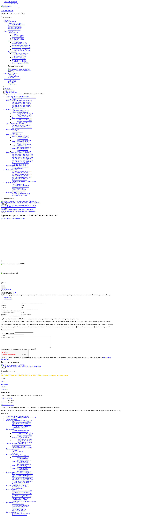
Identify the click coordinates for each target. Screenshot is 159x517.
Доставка (4, 384)
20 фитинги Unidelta (19, 55)
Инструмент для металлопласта (24, 181)
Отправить (5, 359)
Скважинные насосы (15, 27)
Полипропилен (13, 32)
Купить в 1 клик (6, 289)
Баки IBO (11, 83)
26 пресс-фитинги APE (19, 49)
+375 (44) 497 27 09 (10, 2)
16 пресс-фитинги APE (19, 43)
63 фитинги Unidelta (19, 61)
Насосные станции (15, 23)
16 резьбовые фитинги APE (21, 45)
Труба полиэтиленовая (20, 53)
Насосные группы (14, 30)
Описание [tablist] (7, 297)
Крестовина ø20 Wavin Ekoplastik (19, 70)
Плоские (11, 74)
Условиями (107, 357)
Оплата (4, 386)
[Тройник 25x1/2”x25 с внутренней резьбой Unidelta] (18, 205)
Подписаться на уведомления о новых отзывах (17, 349)
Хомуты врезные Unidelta (20, 63)
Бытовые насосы (10, 21)
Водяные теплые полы (19, 195)
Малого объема (13, 76)
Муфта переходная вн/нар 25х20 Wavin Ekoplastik (18, 211)
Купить (3, 288)
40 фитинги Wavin (18, 39)
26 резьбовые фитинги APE (21, 50)
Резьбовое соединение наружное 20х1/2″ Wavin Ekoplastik (20, 202)
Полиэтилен (12, 52)
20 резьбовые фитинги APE (21, 48)
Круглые (11, 77)
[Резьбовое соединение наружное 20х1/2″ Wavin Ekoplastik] (18, 201)
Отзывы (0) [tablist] (8, 299)
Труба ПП (15, 34)
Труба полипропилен (19, 108)
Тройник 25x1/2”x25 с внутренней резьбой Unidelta (18, 207)
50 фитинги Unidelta (19, 60)
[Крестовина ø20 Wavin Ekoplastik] (19, 69)
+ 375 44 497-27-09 (7, 398)
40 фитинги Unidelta (19, 59)
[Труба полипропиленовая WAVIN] (13, 218)
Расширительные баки (12, 79)
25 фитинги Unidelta (19, 56)
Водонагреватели (10, 73)
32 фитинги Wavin (18, 38)
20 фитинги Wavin (18, 35)
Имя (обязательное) (7, 333)
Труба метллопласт (19, 42)
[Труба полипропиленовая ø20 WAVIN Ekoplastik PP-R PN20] (13, 365)
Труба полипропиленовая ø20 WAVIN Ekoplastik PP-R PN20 (21, 366)
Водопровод (8, 31)
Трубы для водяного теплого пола (24, 98)
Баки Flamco (12, 84)
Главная (7, 20)
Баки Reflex (12, 81)
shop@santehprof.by (11, 3)
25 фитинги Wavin (18, 37)
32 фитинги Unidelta (19, 57)
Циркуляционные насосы (16, 24)
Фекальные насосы (14, 26)
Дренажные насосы (15, 28)
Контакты (4, 389)
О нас (3, 381)
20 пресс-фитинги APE (19, 46)
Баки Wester (12, 80)
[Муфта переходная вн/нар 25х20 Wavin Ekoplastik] (17, 209)
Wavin (14, 292)
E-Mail (3, 335)
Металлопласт (13, 41)
